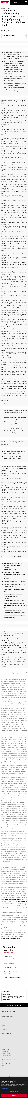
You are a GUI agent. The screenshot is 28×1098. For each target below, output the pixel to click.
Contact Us (4, 1029)
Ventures (4, 1043)
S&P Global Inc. (7, 1033)
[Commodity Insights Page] (16, 1005)
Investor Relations (5, 1049)
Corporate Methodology (10, 581)
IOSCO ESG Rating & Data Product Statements (11, 1076)
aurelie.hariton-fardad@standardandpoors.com (14, 958)
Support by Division (6, 1061)
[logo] (5, 2)
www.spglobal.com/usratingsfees (12, 912)
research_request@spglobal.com (11, 938)
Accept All (14, 1095)
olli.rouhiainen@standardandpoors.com (12, 967)
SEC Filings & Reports (6, 1055)
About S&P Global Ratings (7, 1016)
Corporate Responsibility (7, 1072)
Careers (3, 1070)
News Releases (5, 1051)
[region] (14, 1087)
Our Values (4, 1039)
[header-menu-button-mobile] (25, 2)
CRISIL (3, 1025)
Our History (4, 1041)
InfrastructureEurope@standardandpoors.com (13, 977)
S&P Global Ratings (8, 1011)
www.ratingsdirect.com (20, 901)
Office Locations (5, 1065)
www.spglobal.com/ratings (13, 899)
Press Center (4, 1045)
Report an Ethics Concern (7, 1063)
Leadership (4, 1074)
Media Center (5, 1020)
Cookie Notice (5, 1088)
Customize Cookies (14, 1091)
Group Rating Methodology (11, 589)
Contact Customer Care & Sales (8, 1059)
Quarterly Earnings (6, 1053)
